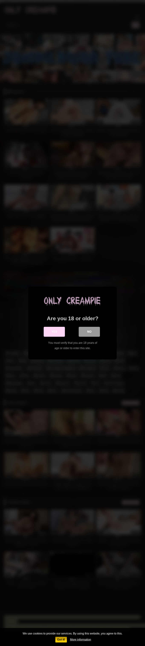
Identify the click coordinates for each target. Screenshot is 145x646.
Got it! (61, 639)
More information (80, 639)
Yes (54, 331)
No (89, 331)
